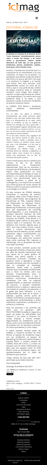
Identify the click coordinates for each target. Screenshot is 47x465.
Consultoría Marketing (24, 447)
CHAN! (14, 462)
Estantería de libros (23, 409)
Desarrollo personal (23, 444)
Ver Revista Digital (23, 414)
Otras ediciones (23, 412)
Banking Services (23, 442)
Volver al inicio (10, 389)
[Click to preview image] (23, 41)
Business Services (23, 440)
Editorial (17, 381)
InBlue (23, 451)
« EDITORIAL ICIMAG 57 (29, 383)
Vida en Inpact (23, 449)
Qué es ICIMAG (23, 398)
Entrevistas (23, 400)
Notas (23, 402)
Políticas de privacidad (32, 460)
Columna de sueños (23, 405)
